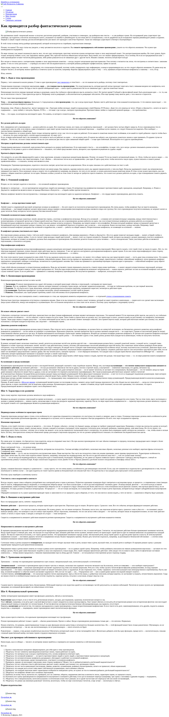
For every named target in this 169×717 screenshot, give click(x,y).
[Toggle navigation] (2, 6)
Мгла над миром (28, 382)
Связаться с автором (13, 20)
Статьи (8, 18)
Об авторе (9, 12)
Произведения (11, 14)
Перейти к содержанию (10, 2)
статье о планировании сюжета (118, 296)
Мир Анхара (10, 16)
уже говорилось (63, 82)
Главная (9, 10)
